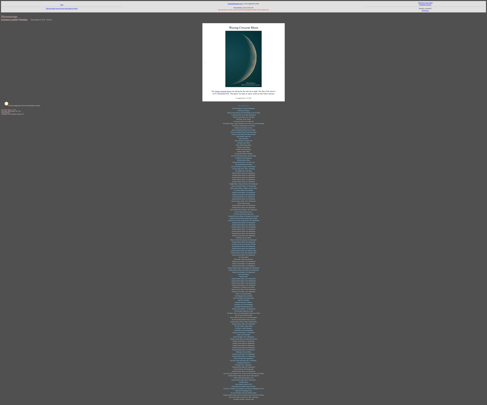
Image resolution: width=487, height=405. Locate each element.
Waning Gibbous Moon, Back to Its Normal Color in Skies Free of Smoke (243, 395)
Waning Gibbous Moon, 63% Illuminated (243, 248)
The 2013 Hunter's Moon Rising (243, 326)
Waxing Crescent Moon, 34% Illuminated (243, 272)
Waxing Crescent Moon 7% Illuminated (243, 341)
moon (229, 91)
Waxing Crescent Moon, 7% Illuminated (243, 332)
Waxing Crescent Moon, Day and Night (243, 117)
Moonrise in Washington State (243, 390)
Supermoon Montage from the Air (243, 306)
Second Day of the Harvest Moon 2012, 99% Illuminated (243, 220)
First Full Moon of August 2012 (243, 140)
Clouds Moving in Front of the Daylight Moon (243, 253)
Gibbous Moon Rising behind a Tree (243, 378)
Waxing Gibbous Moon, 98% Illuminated (243, 246)
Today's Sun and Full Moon (243, 293)
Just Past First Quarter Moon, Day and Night (243, 156)
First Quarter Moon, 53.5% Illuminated (244, 196)
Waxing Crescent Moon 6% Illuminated (243, 345)
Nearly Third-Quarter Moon (243, 145)
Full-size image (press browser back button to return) (62, 8)
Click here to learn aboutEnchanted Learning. (425, 4)
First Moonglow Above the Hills (243, 296)
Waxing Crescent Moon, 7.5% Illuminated (243, 309)
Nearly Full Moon (243, 138)
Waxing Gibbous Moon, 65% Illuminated (243, 199)
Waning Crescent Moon (243, 147)
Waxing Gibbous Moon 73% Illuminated (243, 349)
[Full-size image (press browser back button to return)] (6, 108)
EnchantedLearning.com (235, 4)
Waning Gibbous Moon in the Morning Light (243, 250)
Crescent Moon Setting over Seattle (243, 311)
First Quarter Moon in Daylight (243, 153)
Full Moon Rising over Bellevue (243, 302)
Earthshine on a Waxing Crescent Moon (244, 287)
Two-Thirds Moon (244, 257)
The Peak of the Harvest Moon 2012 (243, 214)
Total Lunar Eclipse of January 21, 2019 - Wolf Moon (243, 397)
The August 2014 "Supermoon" (243, 365)
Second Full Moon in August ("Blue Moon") (243, 166)
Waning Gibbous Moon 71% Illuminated (243, 179)
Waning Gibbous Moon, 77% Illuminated (243, 229)
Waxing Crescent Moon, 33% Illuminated (243, 265)
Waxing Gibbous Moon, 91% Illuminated (243, 205)
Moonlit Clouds (243, 276)
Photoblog (23, 20)
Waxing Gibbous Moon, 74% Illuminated (243, 371)
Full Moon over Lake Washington (243, 304)
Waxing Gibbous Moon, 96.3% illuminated (244, 281)
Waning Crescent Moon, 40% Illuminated (243, 235)
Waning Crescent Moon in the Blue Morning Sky (243, 339)
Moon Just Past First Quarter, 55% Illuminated (243, 240)
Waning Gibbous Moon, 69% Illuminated (243, 231)
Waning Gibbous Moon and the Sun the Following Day (243, 375)
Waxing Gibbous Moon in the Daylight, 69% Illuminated (243, 268)
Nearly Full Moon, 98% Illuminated (244, 369)
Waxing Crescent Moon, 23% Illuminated (243, 263)
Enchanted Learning (9, 20)
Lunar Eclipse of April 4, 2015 (243, 384)
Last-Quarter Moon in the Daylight (243, 190)
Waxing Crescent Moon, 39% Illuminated (243, 255)
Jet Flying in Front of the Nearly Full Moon (244, 244)
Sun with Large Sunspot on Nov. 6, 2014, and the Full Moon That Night (243, 373)
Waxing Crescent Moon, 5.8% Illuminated (243, 291)
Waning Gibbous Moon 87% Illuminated (243, 175)
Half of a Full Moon (243, 300)
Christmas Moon (243, 382)
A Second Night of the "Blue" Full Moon (243, 168)
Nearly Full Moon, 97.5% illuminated (243, 337)
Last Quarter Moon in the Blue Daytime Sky (243, 115)
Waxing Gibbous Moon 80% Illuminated (243, 367)
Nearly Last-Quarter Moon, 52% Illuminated (243, 186)
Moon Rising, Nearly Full (244, 136)
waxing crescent (220, 91)
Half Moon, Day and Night (243, 237)
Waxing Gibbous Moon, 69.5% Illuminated (243, 380)
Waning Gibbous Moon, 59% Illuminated (243, 233)
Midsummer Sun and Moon (243, 352)
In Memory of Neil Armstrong (244, 158)
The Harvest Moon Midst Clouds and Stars (243, 319)
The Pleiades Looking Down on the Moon (243, 125)
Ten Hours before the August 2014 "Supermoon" (243, 360)
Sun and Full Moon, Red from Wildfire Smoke (243, 393)
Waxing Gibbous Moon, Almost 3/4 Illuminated (243, 321)
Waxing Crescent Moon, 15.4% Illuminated (243, 285)
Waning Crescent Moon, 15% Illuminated (243, 192)
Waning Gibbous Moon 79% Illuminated (243, 177)
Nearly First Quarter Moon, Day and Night (243, 130)
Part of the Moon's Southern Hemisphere (243, 108)
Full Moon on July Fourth (243, 119)
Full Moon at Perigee (243, 110)
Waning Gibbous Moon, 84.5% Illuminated (243, 227)
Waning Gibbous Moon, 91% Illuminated (243, 225)
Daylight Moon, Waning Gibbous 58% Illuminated (243, 184)
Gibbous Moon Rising (243, 203)
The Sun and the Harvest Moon (243, 315)
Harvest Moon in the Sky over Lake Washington (243, 317)
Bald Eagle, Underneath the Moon (243, 259)
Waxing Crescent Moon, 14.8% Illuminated (243, 283)
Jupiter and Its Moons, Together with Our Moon (243, 188)
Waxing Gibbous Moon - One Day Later (243, 162)
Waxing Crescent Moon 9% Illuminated (243, 343)
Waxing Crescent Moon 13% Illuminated (243, 354)
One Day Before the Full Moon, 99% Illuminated (243, 209)
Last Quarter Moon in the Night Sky (243, 121)
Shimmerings (9, 16)
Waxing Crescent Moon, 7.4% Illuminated (243, 261)
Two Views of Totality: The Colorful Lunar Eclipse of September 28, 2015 (243, 388)
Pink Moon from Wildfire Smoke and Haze (243, 386)
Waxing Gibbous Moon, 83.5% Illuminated (243, 201)
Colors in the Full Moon (243, 334)
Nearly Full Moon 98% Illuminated (243, 358)
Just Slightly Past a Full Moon (243, 171)
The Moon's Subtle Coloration (243, 328)
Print (61, 5)
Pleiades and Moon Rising (243, 149)
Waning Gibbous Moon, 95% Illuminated (243, 222)
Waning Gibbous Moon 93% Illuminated (243, 173)
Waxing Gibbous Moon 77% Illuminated (243, 356)
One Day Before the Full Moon (243, 164)
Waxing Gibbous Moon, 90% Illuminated (243, 242)
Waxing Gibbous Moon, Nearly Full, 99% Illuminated (244, 270)
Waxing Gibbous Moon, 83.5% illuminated (244, 278)
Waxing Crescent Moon (243, 151)
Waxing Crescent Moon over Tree (243, 128)
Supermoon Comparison (243, 362)
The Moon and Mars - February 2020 (243, 399)
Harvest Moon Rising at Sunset (243, 212)
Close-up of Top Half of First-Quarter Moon (243, 134)
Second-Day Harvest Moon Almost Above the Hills (243, 218)
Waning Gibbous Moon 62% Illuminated (243, 181)
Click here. (425, 10)
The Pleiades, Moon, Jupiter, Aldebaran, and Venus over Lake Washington (243, 123)
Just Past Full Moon (243, 274)
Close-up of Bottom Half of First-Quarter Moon (243, 132)
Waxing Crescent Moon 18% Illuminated (243, 347)
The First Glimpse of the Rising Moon (243, 298)
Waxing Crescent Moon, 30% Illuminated (243, 194)
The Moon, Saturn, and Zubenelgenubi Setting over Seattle (243, 313)
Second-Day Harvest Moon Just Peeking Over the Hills (244, 216)
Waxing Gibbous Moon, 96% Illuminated (243, 207)
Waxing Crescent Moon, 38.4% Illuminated (243, 289)
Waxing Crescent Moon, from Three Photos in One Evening (243, 112)
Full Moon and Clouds (243, 143)
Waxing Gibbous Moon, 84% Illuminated (243, 324)
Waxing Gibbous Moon (243, 160)
